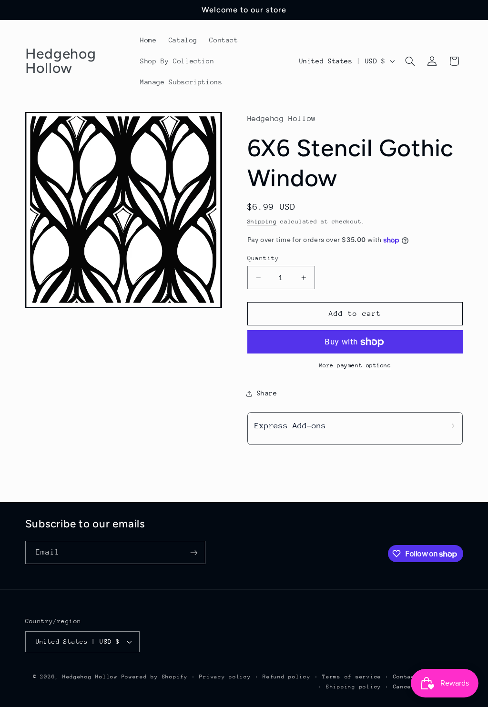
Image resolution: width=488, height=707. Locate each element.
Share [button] (267, 393)
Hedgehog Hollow (90, 677)
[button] (410, 61)
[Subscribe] (193, 552)
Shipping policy (353, 687)
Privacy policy (225, 677)
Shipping (262, 221)
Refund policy (287, 677)
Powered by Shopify (155, 677)
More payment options (355, 365)
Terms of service (351, 677)
